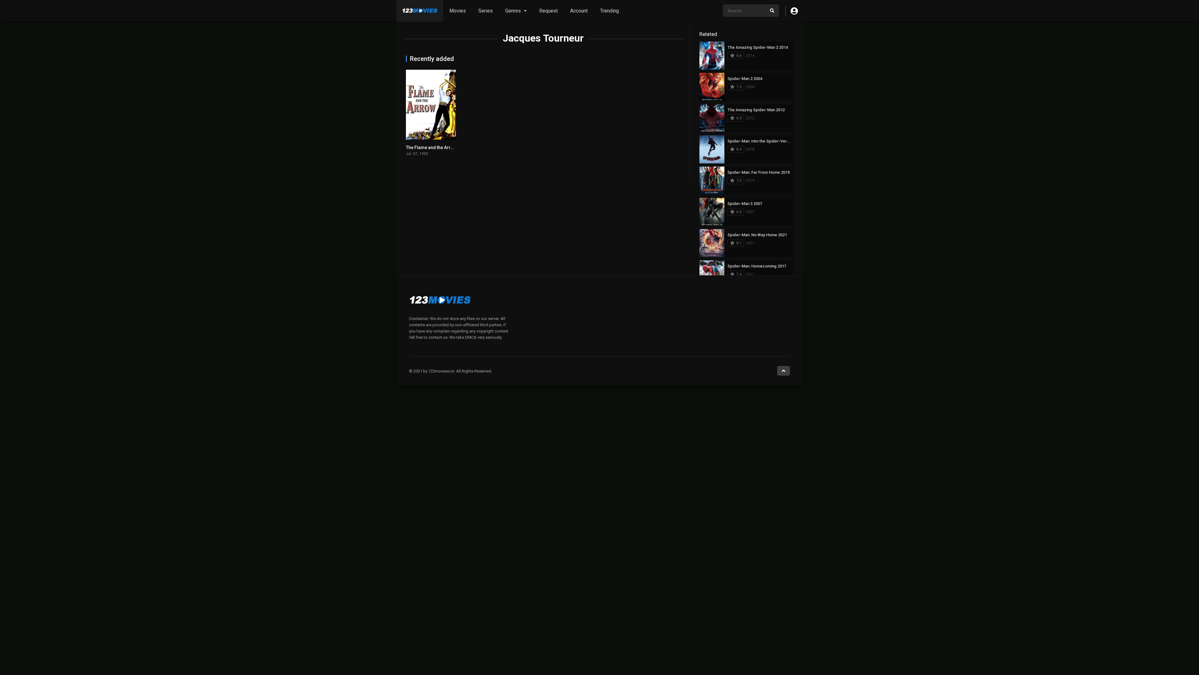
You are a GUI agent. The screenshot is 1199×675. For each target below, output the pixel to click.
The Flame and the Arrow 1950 (436, 147)
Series (485, 11)
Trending (609, 11)
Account (579, 11)
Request (548, 11)
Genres (513, 11)
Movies (457, 11)
